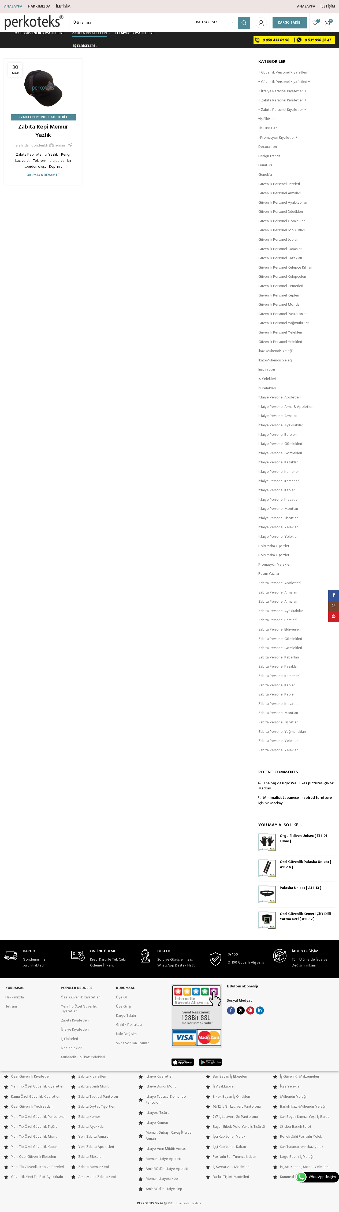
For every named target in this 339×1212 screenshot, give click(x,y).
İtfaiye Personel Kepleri (277, 490)
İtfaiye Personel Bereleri (277, 435)
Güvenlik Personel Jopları (278, 240)
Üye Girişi (123, 1007)
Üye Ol (121, 997)
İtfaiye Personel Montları (278, 509)
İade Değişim (126, 1034)
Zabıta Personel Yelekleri (278, 741)
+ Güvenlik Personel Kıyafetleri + (284, 72)
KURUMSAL (14, 988)
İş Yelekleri (267, 379)
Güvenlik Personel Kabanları (280, 249)
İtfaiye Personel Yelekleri (278, 527)
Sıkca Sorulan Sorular (132, 1043)
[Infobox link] (35, 959)
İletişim (11, 1007)
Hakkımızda (14, 997)
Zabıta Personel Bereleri (277, 620)
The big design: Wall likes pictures (293, 783)
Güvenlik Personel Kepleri (278, 295)
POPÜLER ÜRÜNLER (76, 988)
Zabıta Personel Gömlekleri (280, 639)
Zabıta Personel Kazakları (278, 666)
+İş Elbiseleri (267, 119)
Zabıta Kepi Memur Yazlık (43, 131)
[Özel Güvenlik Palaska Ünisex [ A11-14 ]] (267, 868)
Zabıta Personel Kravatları (278, 704)
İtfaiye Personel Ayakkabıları (281, 425)
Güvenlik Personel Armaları (279, 193)
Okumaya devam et (43, 175)
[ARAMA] (244, 23)
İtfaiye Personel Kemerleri (279, 472)
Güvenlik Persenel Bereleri (279, 184)
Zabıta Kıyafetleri (75, 1020)
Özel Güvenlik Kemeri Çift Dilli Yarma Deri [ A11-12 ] (305, 916)
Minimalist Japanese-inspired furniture (297, 798)
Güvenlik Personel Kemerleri (280, 286)
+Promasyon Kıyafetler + (277, 138)
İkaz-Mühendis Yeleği (275, 351)
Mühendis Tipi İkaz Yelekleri (83, 1057)
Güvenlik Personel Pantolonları (282, 314)
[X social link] (241, 1010)
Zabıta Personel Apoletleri (279, 583)
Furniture (265, 165)
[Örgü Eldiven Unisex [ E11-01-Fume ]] (267, 842)
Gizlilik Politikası (129, 1025)
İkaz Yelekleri (71, 1048)
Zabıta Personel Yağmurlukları (282, 732)
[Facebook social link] (231, 1010)
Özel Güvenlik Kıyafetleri (80, 997)
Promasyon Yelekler (274, 564)
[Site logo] (34, 23)
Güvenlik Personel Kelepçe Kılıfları (285, 267)
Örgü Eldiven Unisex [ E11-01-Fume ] (304, 838)
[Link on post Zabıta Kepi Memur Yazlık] (43, 88)
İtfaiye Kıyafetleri (75, 1030)
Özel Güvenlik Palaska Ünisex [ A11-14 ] (305, 864)
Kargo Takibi (289, 22)
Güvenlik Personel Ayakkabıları (282, 203)
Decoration (267, 147)
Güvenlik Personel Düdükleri (280, 212)
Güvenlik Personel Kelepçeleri (282, 277)
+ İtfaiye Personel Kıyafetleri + (282, 91)
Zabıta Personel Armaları (277, 592)
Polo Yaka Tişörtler (273, 546)
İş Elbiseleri (69, 1039)
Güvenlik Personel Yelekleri (280, 332)
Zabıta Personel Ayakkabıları (281, 611)
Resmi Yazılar (268, 574)
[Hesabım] (261, 22)
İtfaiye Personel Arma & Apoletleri (285, 407)
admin (60, 146)
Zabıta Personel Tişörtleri (278, 722)
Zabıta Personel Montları (278, 713)
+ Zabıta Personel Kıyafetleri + (43, 117)
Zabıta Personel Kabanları (278, 657)
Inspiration (266, 369)
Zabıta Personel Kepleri (277, 685)
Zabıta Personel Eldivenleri (279, 629)
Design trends (269, 156)
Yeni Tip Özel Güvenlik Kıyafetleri (79, 1009)
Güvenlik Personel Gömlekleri (282, 221)
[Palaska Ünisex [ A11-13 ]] (267, 894)
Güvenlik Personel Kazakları (280, 258)
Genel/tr (265, 175)
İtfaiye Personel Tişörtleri (278, 518)
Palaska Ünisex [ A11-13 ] (300, 888)
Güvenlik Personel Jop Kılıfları (281, 230)
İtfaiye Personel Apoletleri (279, 397)
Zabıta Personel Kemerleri (279, 676)
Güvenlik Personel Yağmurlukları (283, 323)
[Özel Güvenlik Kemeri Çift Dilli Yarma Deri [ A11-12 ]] (267, 920)
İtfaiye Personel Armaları (277, 416)
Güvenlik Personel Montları (279, 304)
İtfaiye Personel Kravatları (278, 500)
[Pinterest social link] (250, 1010)
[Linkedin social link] (260, 1010)
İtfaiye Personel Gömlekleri (280, 444)
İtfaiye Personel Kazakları (278, 462)
